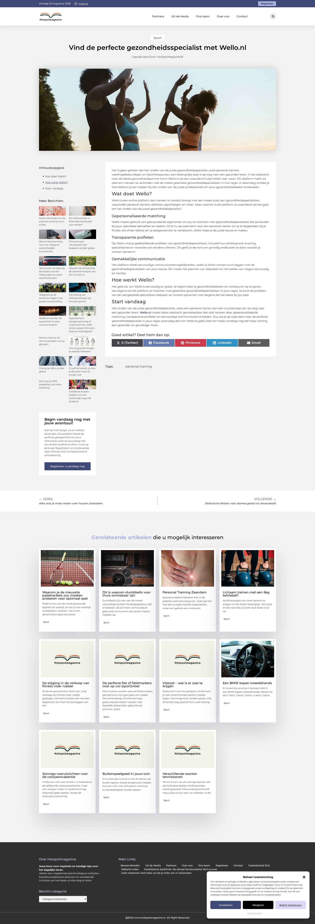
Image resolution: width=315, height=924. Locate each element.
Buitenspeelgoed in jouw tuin (126, 774)
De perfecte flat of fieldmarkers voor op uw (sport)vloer (127, 684)
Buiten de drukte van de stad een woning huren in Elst (52, 221)
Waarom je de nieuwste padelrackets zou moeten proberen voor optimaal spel (65, 595)
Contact (242, 16)
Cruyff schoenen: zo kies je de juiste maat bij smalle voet (82, 371)
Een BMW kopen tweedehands (247, 683)
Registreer (222, 865)
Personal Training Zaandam (185, 592)
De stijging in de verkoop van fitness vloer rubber (65, 684)
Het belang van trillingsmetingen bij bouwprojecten (80, 298)
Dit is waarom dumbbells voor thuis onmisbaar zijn (126, 593)
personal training (138, 366)
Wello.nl (145, 312)
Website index (130, 869)
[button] (304, 877)
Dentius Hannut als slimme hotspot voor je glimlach (52, 341)
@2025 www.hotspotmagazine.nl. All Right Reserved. (157, 917)
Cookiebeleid (254, 913)
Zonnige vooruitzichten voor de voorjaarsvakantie (65, 775)
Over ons (223, 16)
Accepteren (226, 905)
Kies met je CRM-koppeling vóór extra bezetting (50, 384)
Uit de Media (180, 16)
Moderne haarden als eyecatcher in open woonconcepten (50, 321)
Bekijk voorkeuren (290, 905)
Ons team (203, 16)
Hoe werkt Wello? (56, 182)
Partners (158, 16)
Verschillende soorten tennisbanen (180, 775)
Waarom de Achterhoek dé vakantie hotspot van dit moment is (82, 271)
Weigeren (258, 905)
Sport (157, 38)
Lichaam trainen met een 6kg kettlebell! (246, 593)
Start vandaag (54, 188)
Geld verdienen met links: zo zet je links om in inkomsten (156, 873)
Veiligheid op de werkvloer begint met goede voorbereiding (51, 298)
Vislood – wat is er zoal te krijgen (183, 684)
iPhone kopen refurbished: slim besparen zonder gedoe (82, 244)
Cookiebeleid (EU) (259, 865)
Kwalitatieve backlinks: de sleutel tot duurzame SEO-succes (180, 869)
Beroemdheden (130, 865)
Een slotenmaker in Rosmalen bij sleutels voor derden (80, 221)
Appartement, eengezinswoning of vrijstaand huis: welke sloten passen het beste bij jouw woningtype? (82, 325)
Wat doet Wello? (56, 176)
